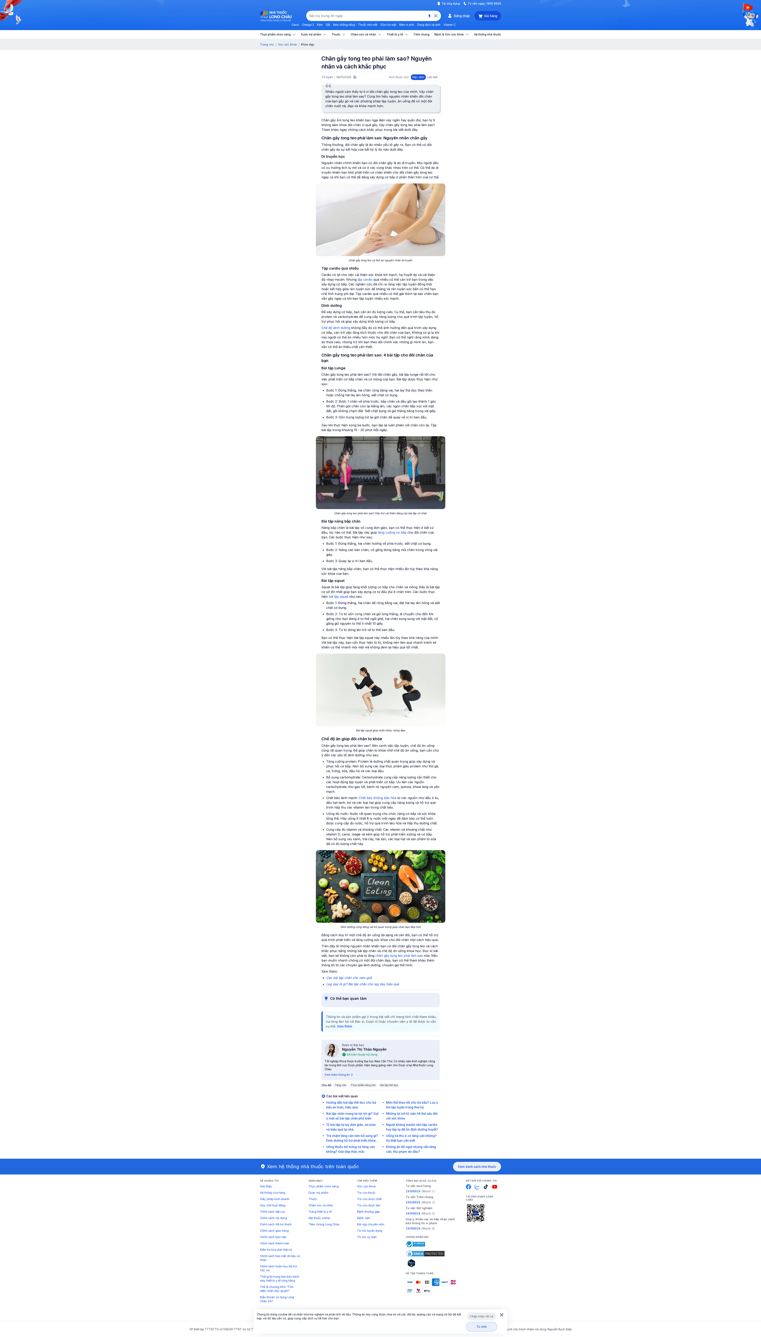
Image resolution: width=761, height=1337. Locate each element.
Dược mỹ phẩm (318, 1192)
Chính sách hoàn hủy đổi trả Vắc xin (278, 1268)
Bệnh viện (363, 1218)
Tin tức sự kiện (367, 1237)
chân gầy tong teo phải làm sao (399, 956)
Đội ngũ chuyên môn (370, 1224)
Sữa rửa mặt (388, 24)
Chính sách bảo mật (273, 1237)
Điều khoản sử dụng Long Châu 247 (277, 1299)
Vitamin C (450, 24)
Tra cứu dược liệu (368, 1205)
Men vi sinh (406, 24)
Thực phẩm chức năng (324, 1186)
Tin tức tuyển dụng (369, 1230)
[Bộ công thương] (415, 1244)
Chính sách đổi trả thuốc (276, 1224)
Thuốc (313, 1199)
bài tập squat (338, 597)
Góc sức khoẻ (366, 1186)
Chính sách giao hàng (274, 1230)
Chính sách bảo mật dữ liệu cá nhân (280, 1258)
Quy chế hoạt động (272, 1205)
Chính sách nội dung (273, 1218)
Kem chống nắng (344, 24)
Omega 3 (308, 24)
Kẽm (320, 24)
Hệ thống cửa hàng (272, 1192)
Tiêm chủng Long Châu (324, 1224)
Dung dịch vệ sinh (428, 24)
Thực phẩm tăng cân (363, 1085)
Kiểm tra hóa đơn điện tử (276, 1249)
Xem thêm (344, 1026)
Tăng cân (340, 1085)
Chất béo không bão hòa (377, 798)
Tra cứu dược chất (369, 1199)
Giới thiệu (266, 1186)
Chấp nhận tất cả (481, 1316)
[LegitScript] (425, 1263)
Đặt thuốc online (319, 1218)
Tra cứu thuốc (366, 1192)
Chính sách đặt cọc (272, 1211)
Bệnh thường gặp (368, 1211)
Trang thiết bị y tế (320, 1211)
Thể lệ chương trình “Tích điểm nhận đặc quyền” (277, 1288)
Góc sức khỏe (287, 44)
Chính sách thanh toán (274, 1243)
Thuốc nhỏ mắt (367, 24)
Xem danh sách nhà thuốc (477, 1167)
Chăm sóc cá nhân (321, 1205)
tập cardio (366, 279)
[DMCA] (425, 1254)
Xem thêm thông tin (337, 1074)
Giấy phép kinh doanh (274, 1199)
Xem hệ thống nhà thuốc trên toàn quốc (313, 1166)
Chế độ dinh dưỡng (335, 328)
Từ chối (481, 1326)
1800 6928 (494, 3)
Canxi (295, 24)
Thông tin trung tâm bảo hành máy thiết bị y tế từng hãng (279, 1278)
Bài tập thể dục (389, 1085)
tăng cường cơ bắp (392, 532)
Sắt (328, 24)
